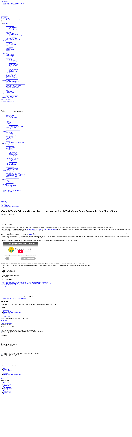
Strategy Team (12, 28)
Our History (8, 32)
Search (2, 110)
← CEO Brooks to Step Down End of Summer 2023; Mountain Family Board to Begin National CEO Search (24, 282)
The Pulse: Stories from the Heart (16, 35)
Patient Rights (12, 56)
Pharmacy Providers (13, 64)
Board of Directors (13, 27)
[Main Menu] (1, 21)
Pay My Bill (11, 70)
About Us (5, 23)
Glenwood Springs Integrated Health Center (15, 84)
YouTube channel (32, 234)
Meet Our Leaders (10, 26)
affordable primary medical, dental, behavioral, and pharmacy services (42, 229)
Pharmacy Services (10, 49)
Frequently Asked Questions (12, 77)
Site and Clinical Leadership (15, 29)
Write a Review (9, 72)
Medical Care (9, 42)
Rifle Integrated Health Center (12, 86)
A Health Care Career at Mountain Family (12, 312)
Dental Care (8, 48)
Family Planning (12, 44)
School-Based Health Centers (12, 87)
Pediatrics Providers (13, 65)
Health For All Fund (10, 91)
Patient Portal (9, 58)
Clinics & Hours (6, 313)
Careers (5, 93)
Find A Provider (9, 59)
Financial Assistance (10, 66)
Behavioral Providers (13, 61)
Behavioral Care (9, 45)
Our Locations (6, 80)
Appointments (6, 310)
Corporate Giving (10, 92)
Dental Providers (12, 63)
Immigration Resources (11, 75)
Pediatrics (8, 50)
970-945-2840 (4, 320)
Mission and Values (10, 24)
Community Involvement (11, 38)
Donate (4, 88)
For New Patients (10, 55)
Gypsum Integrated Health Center (13, 85)
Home (4, 368)
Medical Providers (13, 60)
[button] (3, 207)
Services (5, 40)
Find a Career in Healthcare (12, 95)
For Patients (5, 53)
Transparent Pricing (13, 71)
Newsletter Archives (13, 34)
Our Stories (5, 372)
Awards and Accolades (11, 37)
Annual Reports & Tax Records (13, 39)
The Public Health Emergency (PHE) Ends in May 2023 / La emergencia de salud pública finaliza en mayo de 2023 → (26, 283)
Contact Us (8, 31)
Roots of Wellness (10, 76)
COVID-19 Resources (11, 74)
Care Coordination (10, 54)
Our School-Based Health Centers (16, 51)
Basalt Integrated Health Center (13, 82)
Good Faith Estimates (13, 69)
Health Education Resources (12, 79)
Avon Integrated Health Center (12, 81)
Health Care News (10, 33)
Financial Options (7, 311)
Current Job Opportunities (11, 96)
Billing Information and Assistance (13, 68)
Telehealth (11, 43)
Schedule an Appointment (9, 97)
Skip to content (4, 1)
